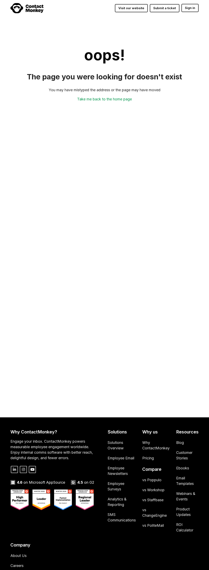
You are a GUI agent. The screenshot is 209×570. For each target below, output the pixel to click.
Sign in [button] (190, 8)
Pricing (148, 458)
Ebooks (182, 468)
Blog (180, 442)
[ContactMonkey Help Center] (26, 8)
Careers (16, 565)
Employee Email (121, 458)
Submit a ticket (164, 8)
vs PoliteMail (153, 525)
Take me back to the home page (104, 99)
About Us (18, 555)
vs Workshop (153, 490)
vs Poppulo (151, 480)
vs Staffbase (152, 500)
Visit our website (131, 8)
